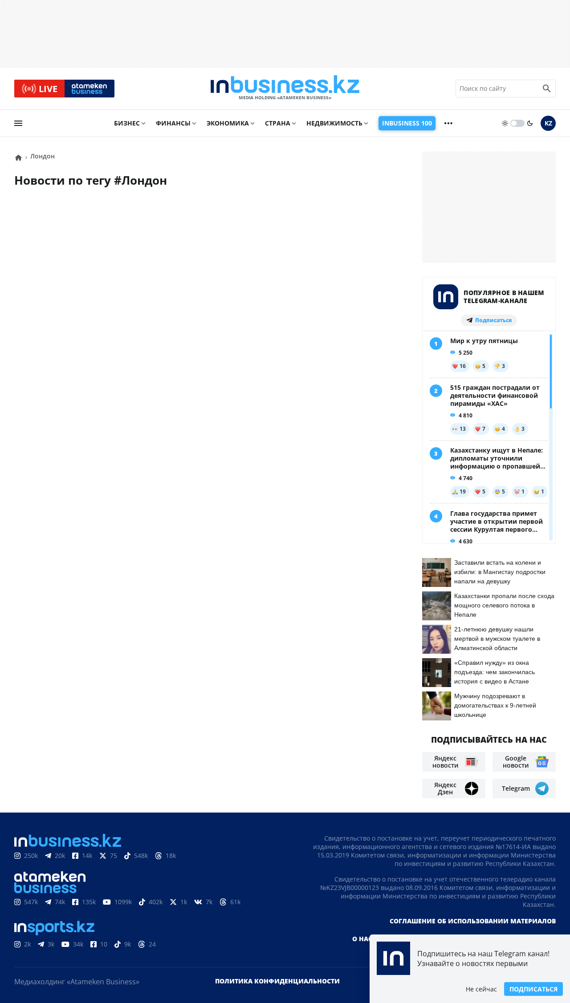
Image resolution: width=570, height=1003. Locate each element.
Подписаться (533, 989)
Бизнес (127, 123)
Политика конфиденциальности (277, 981)
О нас (362, 938)
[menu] (18, 123)
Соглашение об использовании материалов (473, 921)
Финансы (173, 123)
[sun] (505, 123)
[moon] (529, 123)
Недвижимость (334, 123)
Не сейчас (481, 989)
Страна (277, 123)
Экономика (228, 123)
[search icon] (547, 88)
